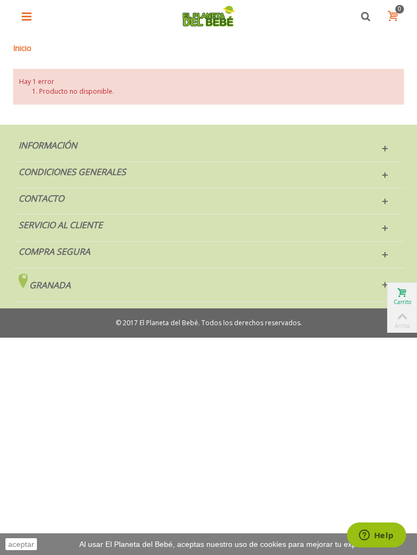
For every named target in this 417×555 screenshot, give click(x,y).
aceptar (21, 544)
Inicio (22, 48)
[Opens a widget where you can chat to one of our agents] (376, 536)
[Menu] (26, 16)
